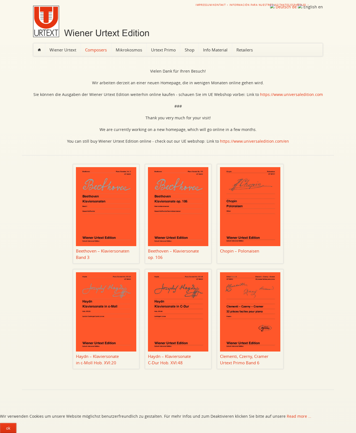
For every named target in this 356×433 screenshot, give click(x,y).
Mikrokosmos (129, 50)
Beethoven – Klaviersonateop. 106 (173, 254)
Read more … (299, 416)
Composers (96, 50)
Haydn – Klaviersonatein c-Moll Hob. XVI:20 (97, 359)
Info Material (215, 50)
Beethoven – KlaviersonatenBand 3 (102, 254)
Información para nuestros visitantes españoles (267, 5)
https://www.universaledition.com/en (254, 141)
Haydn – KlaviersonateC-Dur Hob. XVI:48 (169, 359)
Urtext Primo (163, 50)
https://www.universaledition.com (291, 94)
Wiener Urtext (63, 50)
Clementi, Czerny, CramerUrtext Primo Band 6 (244, 359)
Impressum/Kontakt (211, 5)
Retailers (244, 50)
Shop (189, 50)
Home (39, 49)
